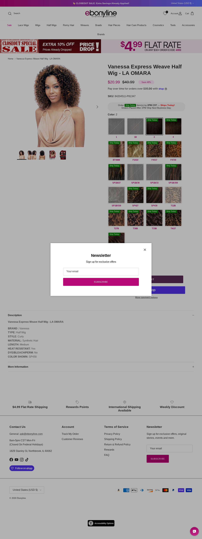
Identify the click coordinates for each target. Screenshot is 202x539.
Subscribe (101, 282)
